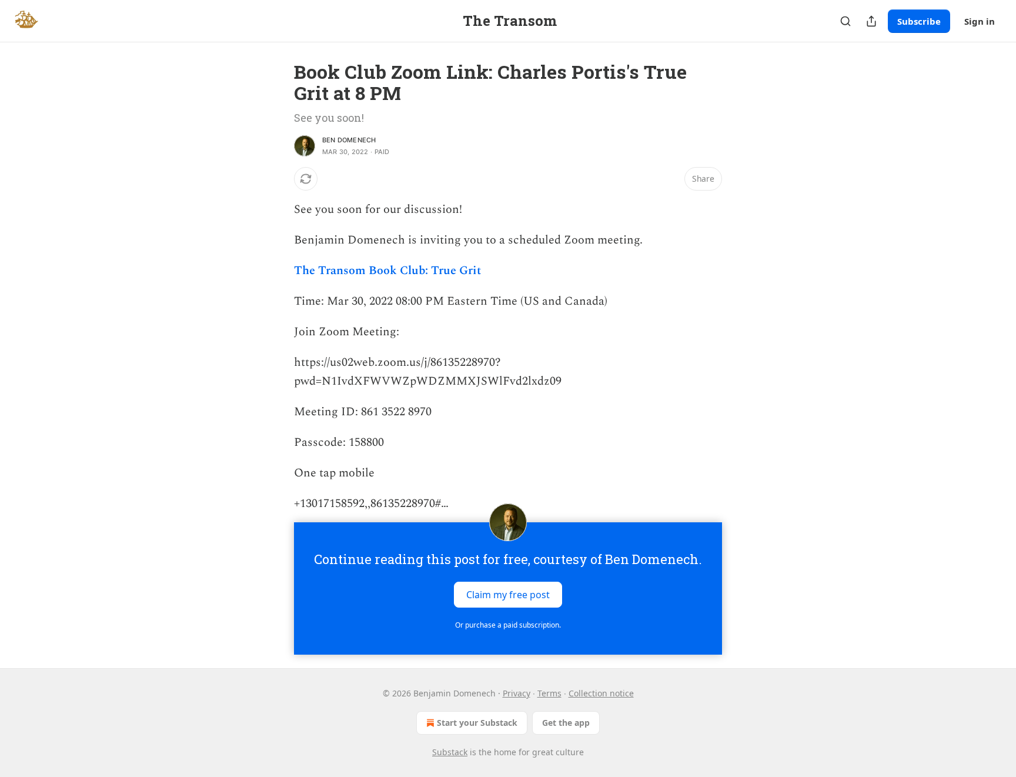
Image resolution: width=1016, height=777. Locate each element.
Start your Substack (477, 722)
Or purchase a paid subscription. (508, 625)
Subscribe (919, 21)
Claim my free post (508, 594)
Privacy (516, 693)
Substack (449, 752)
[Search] (845, 21)
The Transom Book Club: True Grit (387, 270)
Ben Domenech (349, 140)
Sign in (979, 21)
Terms (549, 693)
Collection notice (601, 693)
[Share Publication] (871, 21)
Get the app (566, 722)
